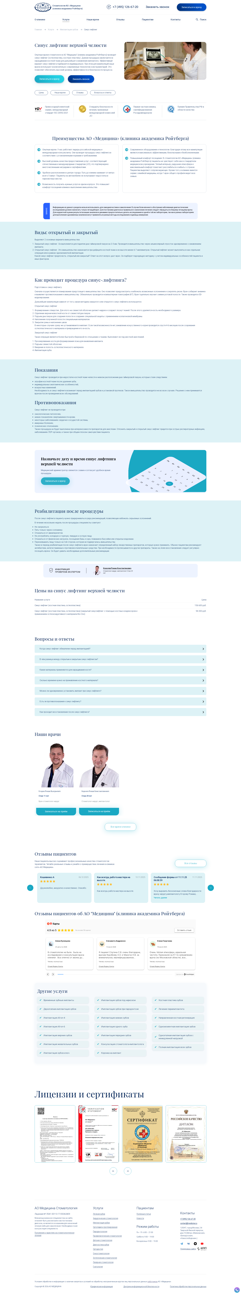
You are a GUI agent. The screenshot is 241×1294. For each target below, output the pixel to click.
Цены (41, 92)
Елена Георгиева (164, 941)
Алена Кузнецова (62, 941)
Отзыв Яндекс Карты (55, 966)
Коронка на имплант (111, 1053)
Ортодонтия (98, 1249)
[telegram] (181, 1243)
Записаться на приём (56, 811)
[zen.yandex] (195, 1243)
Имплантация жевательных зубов (61, 1044)
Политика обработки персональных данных (188, 1286)
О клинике (40, 19)
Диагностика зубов (101, 1245)
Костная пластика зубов (171, 1000)
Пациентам (147, 19)
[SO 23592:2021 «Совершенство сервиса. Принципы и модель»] (98, 1134)
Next (211, 888)
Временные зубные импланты (59, 1000)
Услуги (65, 19)
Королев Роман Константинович (117, 568)
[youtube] (202, 1243)
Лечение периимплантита (171, 1009)
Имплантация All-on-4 (54, 1018)
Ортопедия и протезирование (105, 1227)
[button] (48, 974)
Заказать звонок (157, 7)
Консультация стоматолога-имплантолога (122, 1044)
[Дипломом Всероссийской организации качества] (186, 1134)
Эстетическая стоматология (105, 1258)
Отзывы (120, 19)
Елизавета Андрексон (116, 941)
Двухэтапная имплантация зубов (60, 1009)
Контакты (176, 19)
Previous (30, 888)
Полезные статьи (144, 1214)
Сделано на (179, 974)
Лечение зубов (99, 1214)
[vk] (188, 1243)
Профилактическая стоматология (107, 1236)
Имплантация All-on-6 (54, 1026)
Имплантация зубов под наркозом (118, 1000)
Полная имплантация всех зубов (175, 1047)
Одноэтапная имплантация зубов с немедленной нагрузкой (176, 1037)
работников (152, 1282)
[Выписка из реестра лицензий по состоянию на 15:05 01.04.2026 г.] (55, 1134)
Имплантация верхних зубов (58, 1035)
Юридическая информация (101, 1286)
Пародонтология (100, 1231)
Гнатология (98, 1267)
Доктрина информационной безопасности (141, 1286)
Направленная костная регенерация (177, 1018)
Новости (140, 1218)
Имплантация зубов (101, 1223)
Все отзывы (190, 863)
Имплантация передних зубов (116, 1035)
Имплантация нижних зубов (115, 1018)
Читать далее (160, 897)
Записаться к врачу (55, 481)
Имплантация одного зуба (114, 1026)
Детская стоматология (102, 1240)
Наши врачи (93, 19)
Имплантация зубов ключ (56, 1053)
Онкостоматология (101, 1253)
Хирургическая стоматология (105, 1218)
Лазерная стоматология (103, 1262)
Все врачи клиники (120, 826)
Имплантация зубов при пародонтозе (120, 1009)
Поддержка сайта (188, 1249)
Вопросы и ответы (102, 92)
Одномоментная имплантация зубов (177, 1026)
